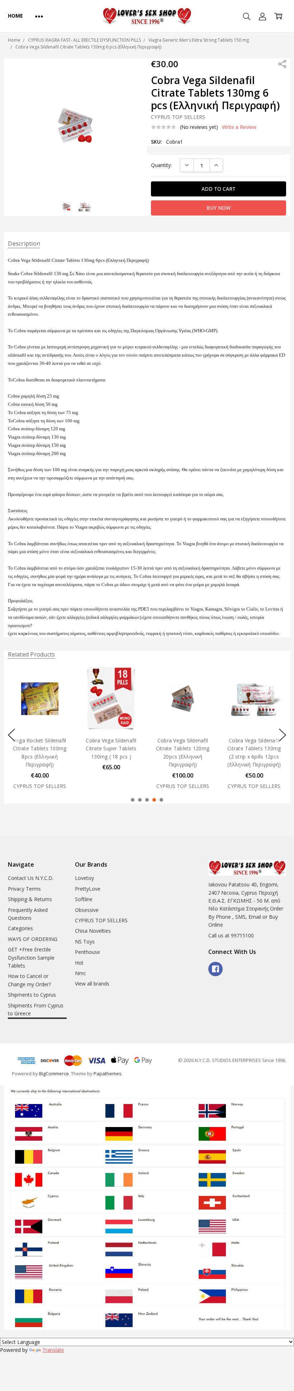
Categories (20, 928)
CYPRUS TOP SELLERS (101, 920)
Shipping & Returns (30, 899)
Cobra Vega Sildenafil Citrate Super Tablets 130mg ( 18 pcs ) (111, 748)
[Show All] (39, 16)
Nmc (80, 973)
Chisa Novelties (93, 930)
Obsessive (87, 910)
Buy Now (40, 715)
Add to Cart (40, 699)
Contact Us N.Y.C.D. (30, 878)
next (282, 735)
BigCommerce (54, 1073)
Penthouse (87, 952)
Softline (84, 899)
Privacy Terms (24, 888)
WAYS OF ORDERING (32, 939)
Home (15, 15)
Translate (53, 1349)
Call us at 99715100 (231, 935)
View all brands (92, 983)
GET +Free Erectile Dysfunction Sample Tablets (31, 957)
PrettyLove (87, 888)
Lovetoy (84, 878)
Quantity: (161, 165)
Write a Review (239, 127)
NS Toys (85, 941)
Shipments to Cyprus (32, 994)
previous (11, 735)
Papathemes (108, 1073)
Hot (79, 962)
